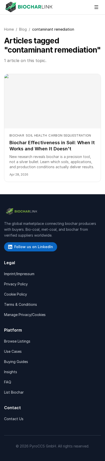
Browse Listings (17, 341)
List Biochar (14, 392)
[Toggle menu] (96, 7)
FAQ (7, 382)
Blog (23, 29)
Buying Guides (16, 361)
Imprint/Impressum (19, 274)
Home (9, 29)
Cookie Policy (15, 294)
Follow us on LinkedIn (33, 247)
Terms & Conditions (20, 304)
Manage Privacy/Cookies (25, 314)
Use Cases (13, 351)
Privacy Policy (16, 284)
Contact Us (13, 419)
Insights (10, 372)
